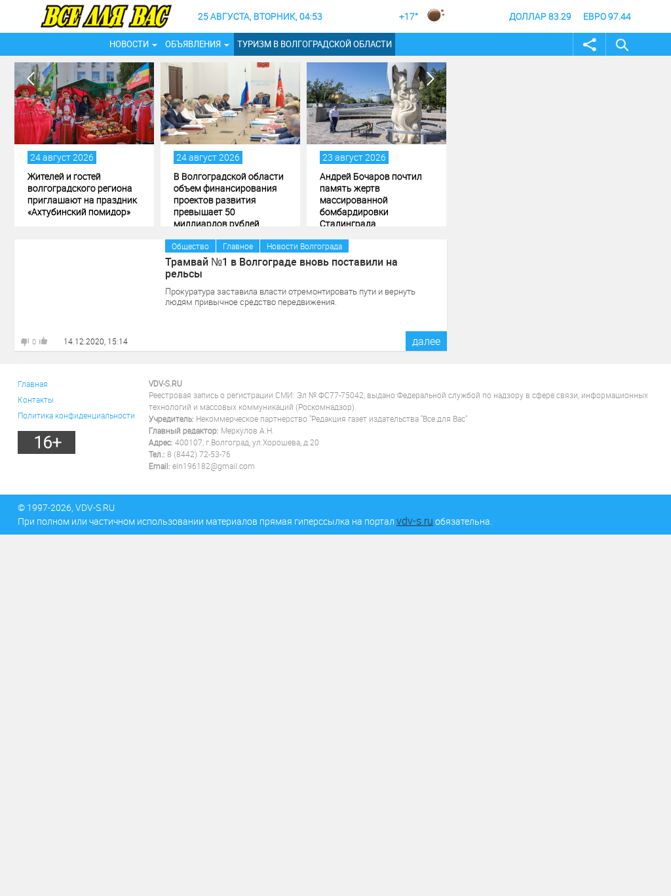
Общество (190, 246)
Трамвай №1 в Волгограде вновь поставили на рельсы (281, 268)
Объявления (193, 44)
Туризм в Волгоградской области (314, 44)
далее (426, 341)
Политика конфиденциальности (76, 415)
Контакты (36, 399)
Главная (33, 383)
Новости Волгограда (304, 246)
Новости (129, 44)
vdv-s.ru (414, 521)
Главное (238, 246)
